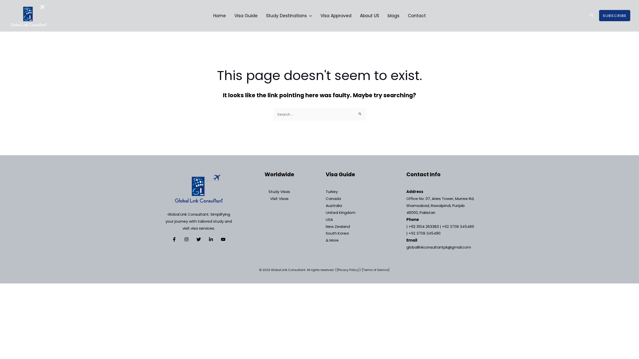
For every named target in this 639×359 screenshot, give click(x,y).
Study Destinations (286, 16)
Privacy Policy (348, 270)
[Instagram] (186, 239)
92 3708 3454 (423, 233)
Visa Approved (335, 16)
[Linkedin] (211, 239)
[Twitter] (199, 239)
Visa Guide (246, 16)
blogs (393, 16)
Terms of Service (375, 270)
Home (219, 16)
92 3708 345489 (459, 226)
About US (369, 16)
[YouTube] (223, 239)
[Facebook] (174, 239)
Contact (417, 16)
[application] (309, 15)
